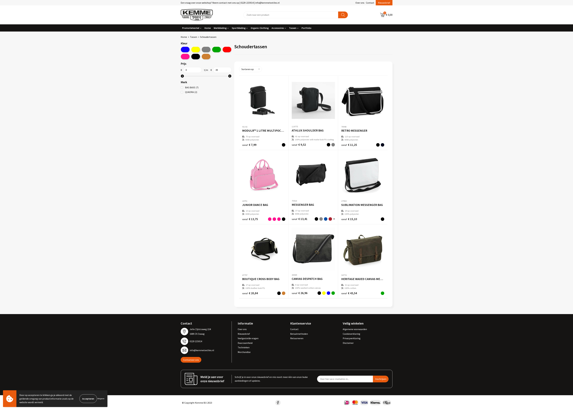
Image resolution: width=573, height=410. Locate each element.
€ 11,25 (349, 145)
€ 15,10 (349, 219)
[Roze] (185, 56)
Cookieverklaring (351, 333)
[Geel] (195, 49)
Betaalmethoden (299, 333)
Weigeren (100, 398)
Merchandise (244, 352)
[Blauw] (185, 49)
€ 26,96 (299, 293)
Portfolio (306, 27)
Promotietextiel (190, 27)
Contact (370, 2)
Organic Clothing (260, 27)
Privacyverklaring (352, 338)
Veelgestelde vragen (248, 338)
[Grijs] (206, 49)
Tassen (292, 27)
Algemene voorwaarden (355, 329)
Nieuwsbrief (384, 2)
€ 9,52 (299, 144)
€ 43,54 (349, 293)
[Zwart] (195, 56)
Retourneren (296, 338)
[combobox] (290, 15)
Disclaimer (348, 342)
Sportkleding (238, 27)
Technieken (243, 347)
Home (207, 27)
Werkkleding (220, 27)
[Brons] (206, 56)
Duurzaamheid (245, 342)
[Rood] (227, 49)
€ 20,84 (250, 293)
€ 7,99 (249, 145)
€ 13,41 (299, 219)
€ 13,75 (250, 219)
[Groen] (216, 49)
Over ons (359, 2)
